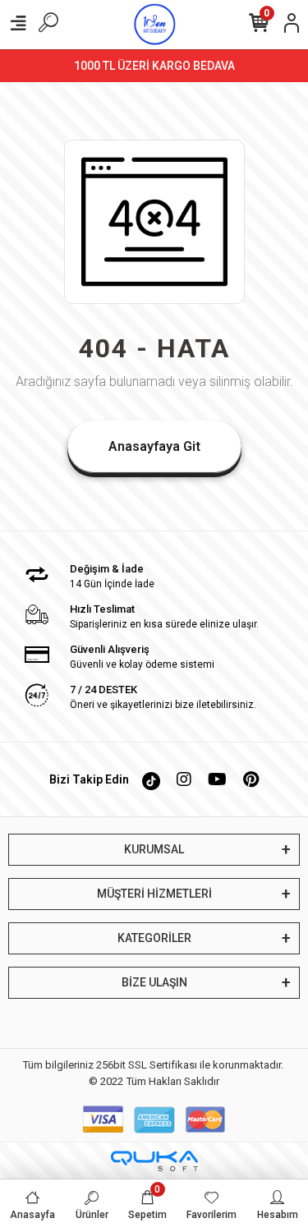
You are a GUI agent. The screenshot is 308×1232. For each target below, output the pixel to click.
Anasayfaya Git (154, 446)
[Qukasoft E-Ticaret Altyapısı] (154, 1161)
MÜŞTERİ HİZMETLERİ (154, 893)
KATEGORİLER (154, 938)
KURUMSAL (154, 849)
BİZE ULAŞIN (154, 982)
